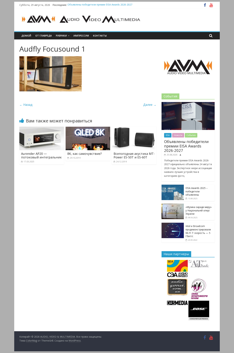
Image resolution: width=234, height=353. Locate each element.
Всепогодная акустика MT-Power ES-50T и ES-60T (134, 155)
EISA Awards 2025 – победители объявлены (197, 191)
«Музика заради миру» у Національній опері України (199, 210)
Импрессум (81, 35)
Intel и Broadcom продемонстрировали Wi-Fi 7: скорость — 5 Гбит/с (198, 231)
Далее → (149, 105)
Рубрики (61, 35)
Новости (178, 135)
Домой (26, 35)
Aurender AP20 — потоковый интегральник (41, 155)
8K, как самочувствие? (84, 154)
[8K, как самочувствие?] (88, 129)
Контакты (100, 35)
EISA (168, 135)
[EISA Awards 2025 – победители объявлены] (173, 186)
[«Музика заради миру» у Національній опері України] (173, 205)
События (191, 135)
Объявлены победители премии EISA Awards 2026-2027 (99, 5)
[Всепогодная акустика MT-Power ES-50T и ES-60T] (134, 129)
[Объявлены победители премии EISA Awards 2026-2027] (188, 103)
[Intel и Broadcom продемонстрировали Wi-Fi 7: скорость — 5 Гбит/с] (173, 224)
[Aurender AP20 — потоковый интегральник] (41, 129)
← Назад (25, 105)
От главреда (43, 35)
